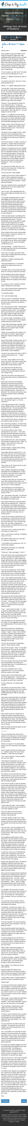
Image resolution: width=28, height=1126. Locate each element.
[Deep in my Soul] (13, 4)
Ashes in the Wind (10, 37)
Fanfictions (12, 15)
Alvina (20, 37)
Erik (21, 19)
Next (24, 1101)
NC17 (8, 39)
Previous (5, 1101)
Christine (16, 19)
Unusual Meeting (14, 13)
